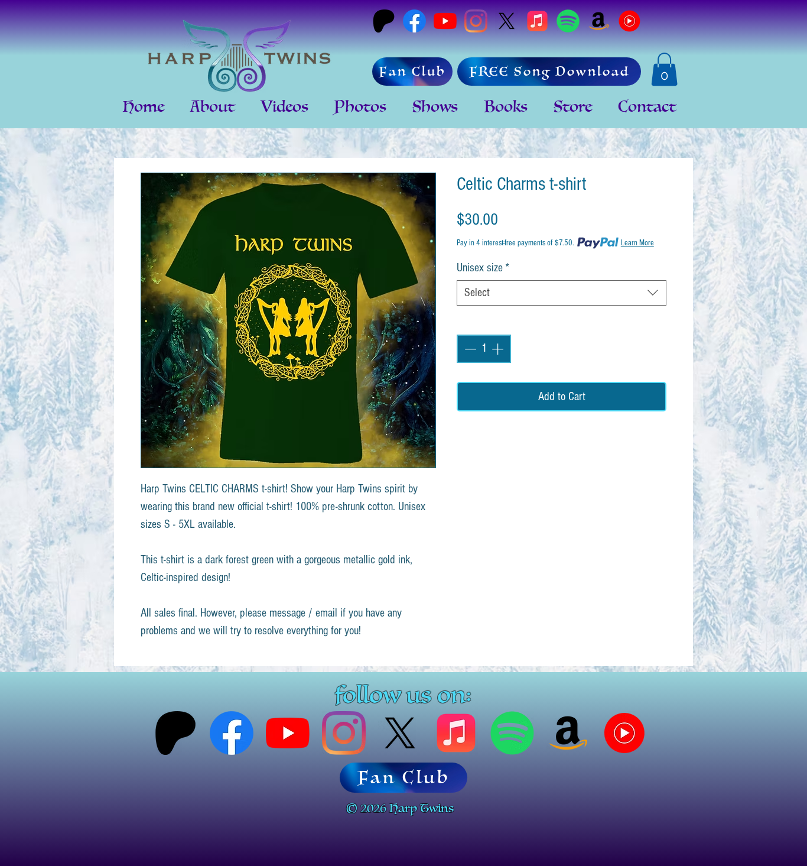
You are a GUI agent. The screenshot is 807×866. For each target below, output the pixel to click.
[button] (664, 69)
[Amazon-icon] (598, 21)
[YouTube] (445, 21)
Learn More (637, 243)
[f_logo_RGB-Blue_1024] (414, 21)
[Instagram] (475, 21)
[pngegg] (537, 21)
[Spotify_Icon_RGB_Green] (568, 21)
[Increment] (499, 349)
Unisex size (483, 267)
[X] (506, 21)
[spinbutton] (484, 349)
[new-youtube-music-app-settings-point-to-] (629, 21)
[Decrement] (469, 349)
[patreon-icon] (383, 21)
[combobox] (561, 293)
